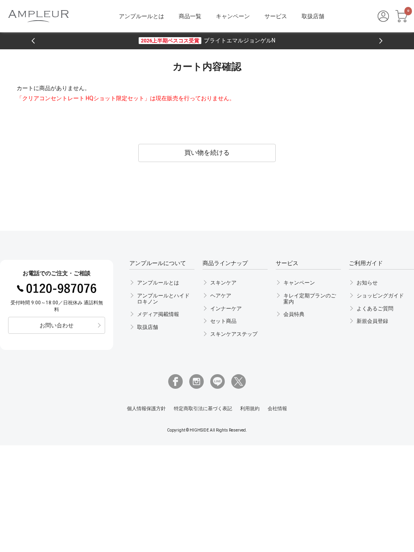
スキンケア (223, 283)
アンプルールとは (141, 16)
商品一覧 (190, 16)
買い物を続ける (207, 152)
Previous (33, 41)
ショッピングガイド (380, 296)
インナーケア (226, 308)
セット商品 (223, 321)
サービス (275, 16)
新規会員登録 (372, 321)
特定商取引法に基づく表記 (203, 408)
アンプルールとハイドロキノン (163, 299)
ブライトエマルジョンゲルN (208, 40)
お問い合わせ (57, 325)
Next (381, 41)
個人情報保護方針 (146, 408)
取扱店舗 (313, 16)
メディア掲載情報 (158, 314)
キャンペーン (233, 16)
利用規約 (250, 408)
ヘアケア (220, 296)
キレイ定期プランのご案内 (309, 299)
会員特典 (293, 314)
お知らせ (367, 283)
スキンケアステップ (234, 334)
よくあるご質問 (375, 308)
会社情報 (277, 408)
